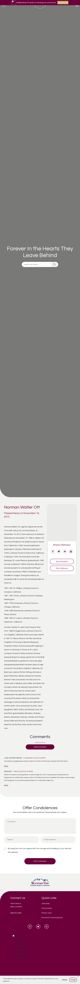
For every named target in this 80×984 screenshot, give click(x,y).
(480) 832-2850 (15, 913)
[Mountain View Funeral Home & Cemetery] (40, 882)
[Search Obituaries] (54, 264)
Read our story (62, 2)
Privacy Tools (47, 913)
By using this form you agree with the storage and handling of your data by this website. (39, 850)
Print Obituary (62, 568)
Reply (6, 766)
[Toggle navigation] (77, 5)
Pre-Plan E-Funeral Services (52, 917)
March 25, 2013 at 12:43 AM (23, 771)
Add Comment (40, 747)
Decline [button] (64, 980)
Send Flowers (62, 561)
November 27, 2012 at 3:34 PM (35, 758)
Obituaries (46, 903)
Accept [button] (73, 980)
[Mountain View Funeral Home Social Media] (30, 926)
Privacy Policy (47, 908)
